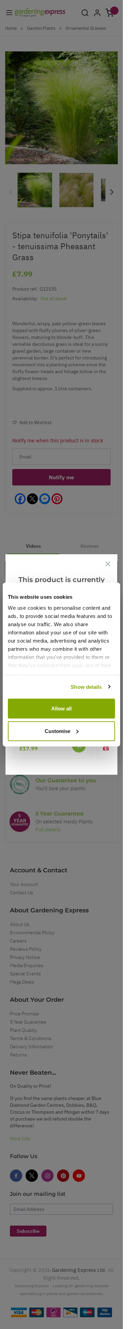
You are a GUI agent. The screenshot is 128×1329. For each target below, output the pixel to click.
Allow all (61, 708)
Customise (57, 731)
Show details (86, 686)
